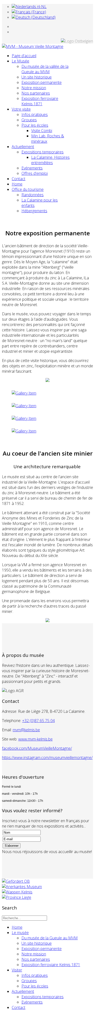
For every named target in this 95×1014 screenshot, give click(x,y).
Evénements (32, 168)
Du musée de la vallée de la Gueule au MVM (44, 69)
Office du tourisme (28, 189)
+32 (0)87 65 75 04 (38, 720)
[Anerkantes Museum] (22, 886)
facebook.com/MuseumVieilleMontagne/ (37, 748)
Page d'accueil (24, 55)
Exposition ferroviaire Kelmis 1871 (39, 101)
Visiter (17, 970)
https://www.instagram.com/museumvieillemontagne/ (47, 757)
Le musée (20, 932)
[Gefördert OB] (16, 881)
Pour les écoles (34, 125)
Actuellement (23, 146)
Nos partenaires (35, 93)
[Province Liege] (16, 897)
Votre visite (21, 109)
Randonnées (32, 194)
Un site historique (36, 77)
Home (17, 184)
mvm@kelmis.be (26, 729)
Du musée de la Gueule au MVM (49, 938)
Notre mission (33, 87)
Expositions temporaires (42, 152)
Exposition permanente (41, 82)
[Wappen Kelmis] (17, 892)
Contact (18, 178)
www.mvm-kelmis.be (35, 739)
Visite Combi (41, 130)
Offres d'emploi (34, 173)
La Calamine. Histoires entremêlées (50, 160)
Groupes (29, 120)
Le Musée (20, 61)
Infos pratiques (34, 114)
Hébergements (34, 210)
